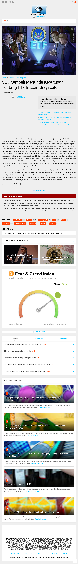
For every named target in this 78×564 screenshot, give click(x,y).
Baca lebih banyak (44, 407)
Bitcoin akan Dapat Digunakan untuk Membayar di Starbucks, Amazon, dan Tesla (20, 257)
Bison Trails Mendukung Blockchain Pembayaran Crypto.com (33, 512)
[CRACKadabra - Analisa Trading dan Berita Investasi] (39, 14)
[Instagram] (10, 2)
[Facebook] (13, 2)
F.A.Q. (40, 554)
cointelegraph (21, 78)
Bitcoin (11, 78)
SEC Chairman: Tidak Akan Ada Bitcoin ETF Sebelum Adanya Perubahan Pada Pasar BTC (54, 124)
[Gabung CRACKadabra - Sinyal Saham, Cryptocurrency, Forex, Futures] (39, 17)
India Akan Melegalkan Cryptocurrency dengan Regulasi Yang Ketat (57, 258)
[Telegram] (6, 2)
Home (4, 78)
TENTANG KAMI (52, 554)
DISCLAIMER (29, 554)
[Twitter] (3, 2)
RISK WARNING (15, 554)
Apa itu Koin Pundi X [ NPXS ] (19, 484)
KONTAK (65, 554)
